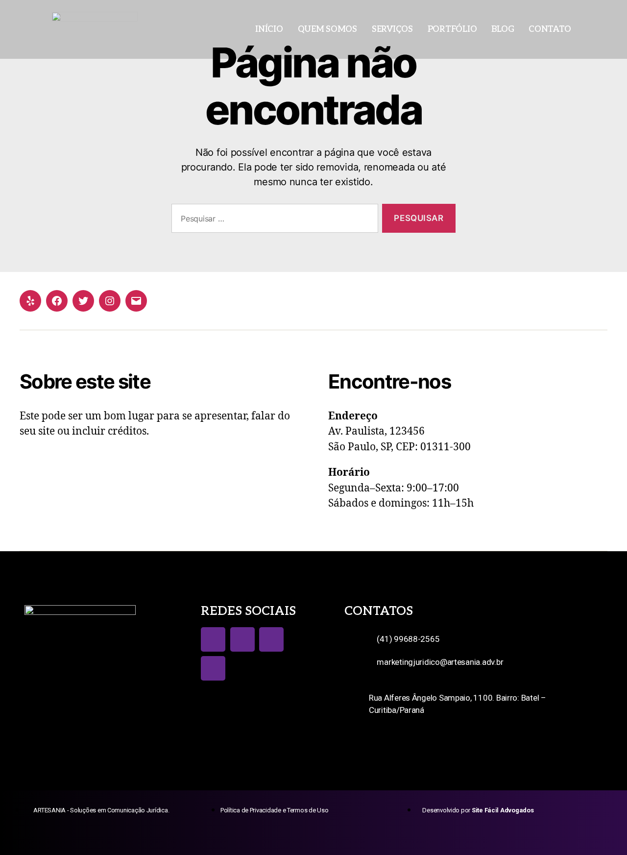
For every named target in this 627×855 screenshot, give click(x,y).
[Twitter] (83, 301)
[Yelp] (30, 301)
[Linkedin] (213, 668)
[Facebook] (57, 301)
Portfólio (452, 29)
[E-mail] (136, 301)
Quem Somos (327, 29)
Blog (502, 29)
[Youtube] (271, 639)
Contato (550, 29)
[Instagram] (110, 301)
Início (269, 29)
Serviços (392, 29)
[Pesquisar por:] (273, 220)
